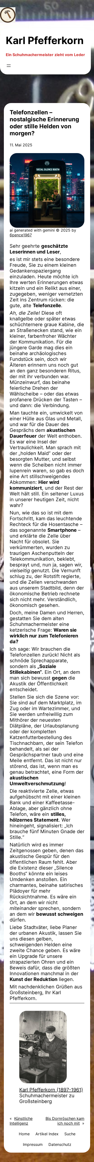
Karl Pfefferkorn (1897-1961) (51, 1090)
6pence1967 (21, 235)
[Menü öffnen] (9, 66)
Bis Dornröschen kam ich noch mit (65, 1121)
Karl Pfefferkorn (45, 40)
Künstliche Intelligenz (21, 1121)
